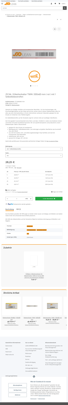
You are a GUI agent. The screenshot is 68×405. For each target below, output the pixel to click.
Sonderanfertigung (30, 362)
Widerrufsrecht (9, 354)
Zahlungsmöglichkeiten (31, 368)
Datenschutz (41, 399)
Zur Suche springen (23, 1)
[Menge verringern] (7, 199)
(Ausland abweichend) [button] (22, 192)
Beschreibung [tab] (9, 209)
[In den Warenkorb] (6, 24)
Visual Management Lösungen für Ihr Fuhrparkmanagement (53, 363)
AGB (6, 349)
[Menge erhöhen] (31, 199)
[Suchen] (65, 8)
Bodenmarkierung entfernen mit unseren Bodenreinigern (54, 351)
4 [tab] (35, 85)
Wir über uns (28, 365)
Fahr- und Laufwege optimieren (53, 360)
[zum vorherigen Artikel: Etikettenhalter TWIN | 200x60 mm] (61, 19)
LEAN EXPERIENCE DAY (31, 346)
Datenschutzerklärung (44, 395)
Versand (19, 168)
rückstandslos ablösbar (41, 230)
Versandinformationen (31, 371)
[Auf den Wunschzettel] (59, 29)
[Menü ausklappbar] (2, 3)
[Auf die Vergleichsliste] (55, 29)
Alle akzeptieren (17, 385)
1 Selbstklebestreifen (31, 230)
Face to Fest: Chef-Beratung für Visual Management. (33, 349)
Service (27, 359)
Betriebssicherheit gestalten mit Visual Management (53, 346)
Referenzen (28, 353)
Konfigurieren (17, 390)
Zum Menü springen (37, 1)
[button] (51, 3)
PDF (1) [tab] (18, 209)
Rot (28, 233)
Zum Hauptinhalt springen (8, 1)
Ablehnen (17, 395)
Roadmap (28, 356)
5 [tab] (37, 85)
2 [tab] (32, 85)
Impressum (33, 399)
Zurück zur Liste (11, 14)
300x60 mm (29, 226)
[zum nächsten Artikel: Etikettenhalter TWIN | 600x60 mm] (57, 19)
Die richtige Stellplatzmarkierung (51, 356)
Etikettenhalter (16, 105)
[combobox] (34, 149)
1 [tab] (30, 85)
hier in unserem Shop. (52, 141)
